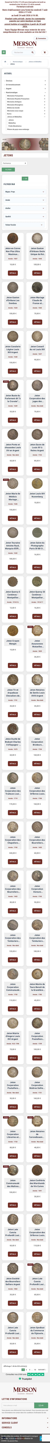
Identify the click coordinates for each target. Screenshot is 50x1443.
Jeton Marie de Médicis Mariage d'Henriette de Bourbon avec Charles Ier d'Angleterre (12, 496)
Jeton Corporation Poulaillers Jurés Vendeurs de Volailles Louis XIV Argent (37, 1036)
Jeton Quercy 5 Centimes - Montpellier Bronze (13, 595)
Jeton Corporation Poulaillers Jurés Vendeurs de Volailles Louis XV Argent (13, 1085)
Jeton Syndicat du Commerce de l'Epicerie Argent (37, 1330)
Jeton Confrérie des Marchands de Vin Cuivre (37, 1183)
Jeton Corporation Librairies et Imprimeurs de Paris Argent (13, 1134)
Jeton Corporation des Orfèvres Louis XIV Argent (37, 791)
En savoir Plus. (12, 1441)
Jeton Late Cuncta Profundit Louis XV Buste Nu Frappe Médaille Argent (37, 1281)
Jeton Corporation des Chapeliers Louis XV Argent (13, 840)
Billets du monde (13, 108)
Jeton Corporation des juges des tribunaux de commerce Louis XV (37, 398)
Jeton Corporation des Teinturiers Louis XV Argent (13, 938)
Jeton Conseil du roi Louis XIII (37, 348)
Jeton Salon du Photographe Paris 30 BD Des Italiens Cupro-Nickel (37, 546)
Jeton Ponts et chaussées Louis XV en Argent (13, 447)
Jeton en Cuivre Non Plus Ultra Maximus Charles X (12, 251)
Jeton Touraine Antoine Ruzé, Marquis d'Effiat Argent (12, 546)
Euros (9, 114)
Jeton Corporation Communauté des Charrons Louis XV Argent (13, 987)
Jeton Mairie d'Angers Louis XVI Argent (13, 1036)
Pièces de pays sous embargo (18, 129)
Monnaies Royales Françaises (18, 99)
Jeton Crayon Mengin (12, 642)
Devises (9, 81)
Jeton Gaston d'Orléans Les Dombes (12, 300)
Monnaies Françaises (15, 96)
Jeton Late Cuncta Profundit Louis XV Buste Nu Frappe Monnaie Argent (13, 1232)
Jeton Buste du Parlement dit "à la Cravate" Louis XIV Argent (13, 398)
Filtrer (8, 170)
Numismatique (11, 92)
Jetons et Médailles (14, 117)
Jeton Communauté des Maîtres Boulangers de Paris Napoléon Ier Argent (12, 1183)
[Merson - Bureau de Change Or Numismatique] (25, 44)
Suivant (42, 1370)
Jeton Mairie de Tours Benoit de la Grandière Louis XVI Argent (37, 987)
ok (25, 179)
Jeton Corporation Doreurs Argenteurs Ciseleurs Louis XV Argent (37, 889)
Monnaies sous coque (15, 111)
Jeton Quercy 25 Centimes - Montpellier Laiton (37, 595)
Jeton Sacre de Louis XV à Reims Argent (37, 447)
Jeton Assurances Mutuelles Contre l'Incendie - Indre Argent (37, 644)
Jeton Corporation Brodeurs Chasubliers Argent (37, 742)
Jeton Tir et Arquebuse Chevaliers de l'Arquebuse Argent (12, 693)
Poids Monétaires (15, 126)
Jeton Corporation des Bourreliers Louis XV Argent (37, 840)
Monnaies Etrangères (15, 105)
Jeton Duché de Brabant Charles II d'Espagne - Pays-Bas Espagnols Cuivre (13, 742)
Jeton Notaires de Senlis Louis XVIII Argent (37, 693)
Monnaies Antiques (14, 102)
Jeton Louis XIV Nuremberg (37, 495)
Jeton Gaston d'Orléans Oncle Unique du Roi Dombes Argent (37, 251)
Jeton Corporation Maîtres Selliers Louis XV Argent (37, 1085)
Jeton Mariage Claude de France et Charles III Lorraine (37, 300)
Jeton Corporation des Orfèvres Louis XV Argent (37, 1232)
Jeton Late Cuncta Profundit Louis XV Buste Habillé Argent (12, 1330)
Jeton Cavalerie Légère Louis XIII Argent (12, 349)
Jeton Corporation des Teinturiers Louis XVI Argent (37, 938)
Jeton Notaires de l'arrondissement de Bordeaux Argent (37, 1134)
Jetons (11, 120)
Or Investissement (13, 85)
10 (35, 1370)
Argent (8, 89)
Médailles (12, 123)
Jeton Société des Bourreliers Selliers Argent (12, 1281)
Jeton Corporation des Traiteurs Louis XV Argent (13, 791)
